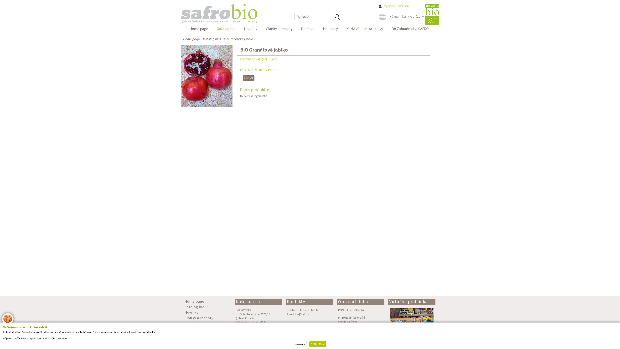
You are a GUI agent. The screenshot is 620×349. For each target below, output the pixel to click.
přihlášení (403, 6)
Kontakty (296, 302)
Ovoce (273, 59)
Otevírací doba (353, 302)
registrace (390, 6)
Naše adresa (248, 302)
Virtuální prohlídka (408, 302)
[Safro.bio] (219, 11)
